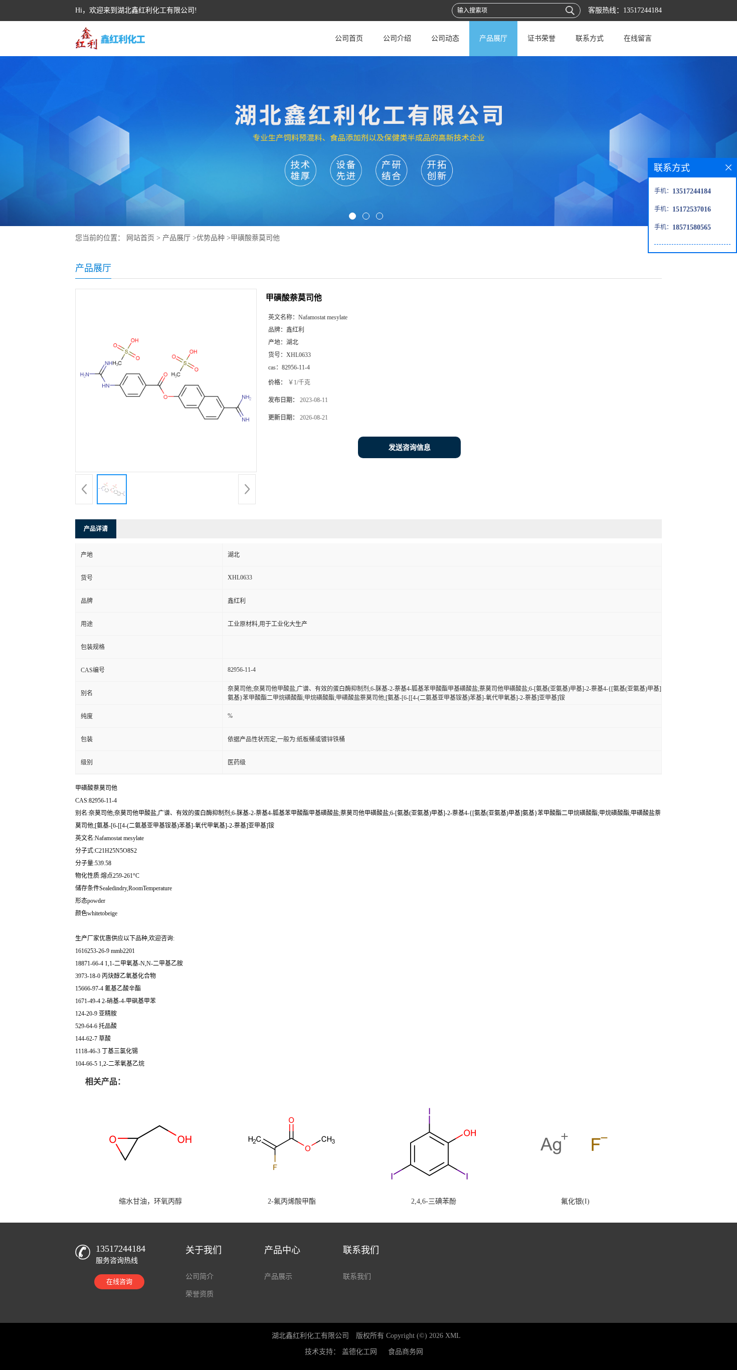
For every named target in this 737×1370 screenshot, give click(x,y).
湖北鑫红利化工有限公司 (310, 1335)
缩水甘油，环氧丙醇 (150, 1201)
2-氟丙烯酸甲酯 (292, 1201)
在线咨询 (119, 1281)
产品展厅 (493, 38)
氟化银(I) (575, 1201)
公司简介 (200, 1276)
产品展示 (278, 1276)
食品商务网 (405, 1351)
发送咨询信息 (410, 447)
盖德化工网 (359, 1351)
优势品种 (211, 238)
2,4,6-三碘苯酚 (433, 1201)
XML (453, 1335)
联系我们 (357, 1276)
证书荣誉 (541, 38)
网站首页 (140, 238)
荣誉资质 (200, 1294)
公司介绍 (397, 38)
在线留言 (638, 38)
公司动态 (445, 38)
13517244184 (642, 10)
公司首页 (349, 38)
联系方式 (590, 38)
